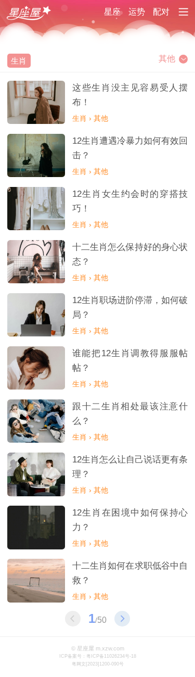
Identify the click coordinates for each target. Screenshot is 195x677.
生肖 (19, 60)
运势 (136, 11)
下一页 (122, 618)
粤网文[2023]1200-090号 (98, 664)
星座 (112, 11)
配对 (161, 11)
